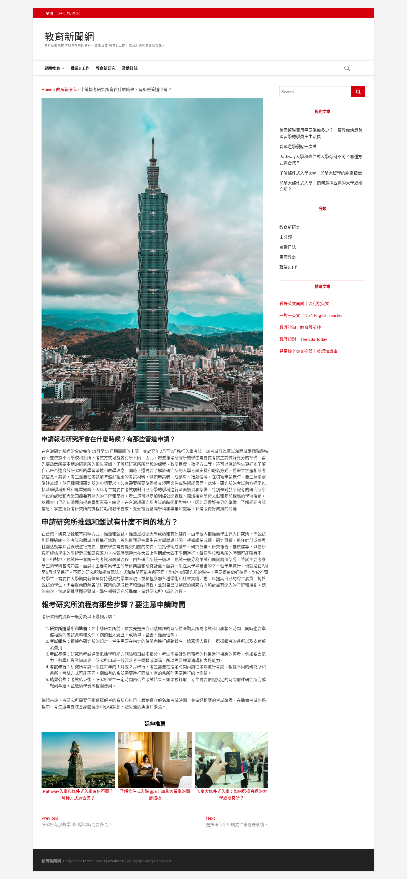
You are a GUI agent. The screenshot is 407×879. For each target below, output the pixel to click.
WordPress (116, 861)
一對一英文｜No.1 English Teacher (311, 315)
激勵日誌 (130, 68)
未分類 (285, 237)
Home (47, 89)
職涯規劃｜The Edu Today (303, 339)
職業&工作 (80, 68)
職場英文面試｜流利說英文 (304, 303)
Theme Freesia (94, 861)
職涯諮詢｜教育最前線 (300, 327)
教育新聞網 (69, 37)
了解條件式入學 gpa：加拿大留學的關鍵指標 (320, 172)
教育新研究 (105, 68)
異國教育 (52, 68)
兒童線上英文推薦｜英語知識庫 (308, 351)
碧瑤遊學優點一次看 (298, 146)
